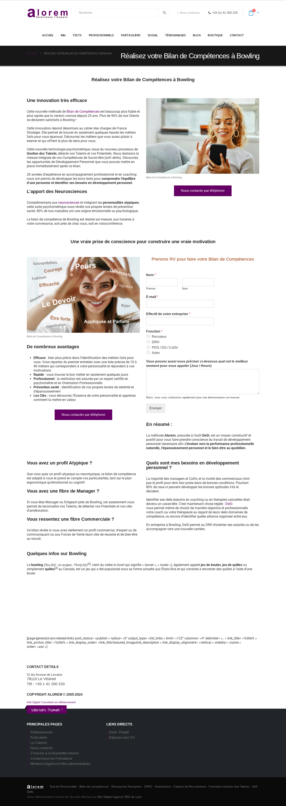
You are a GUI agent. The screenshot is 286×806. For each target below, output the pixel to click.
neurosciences (68, 203)
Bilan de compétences (94, 786)
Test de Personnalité (63, 786)
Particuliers (130, 35)
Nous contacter (190, 12)
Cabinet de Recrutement (190, 786)
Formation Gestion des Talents (229, 786)
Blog (197, 35)
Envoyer (155, 408)
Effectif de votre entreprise (168, 314)
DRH (155, 342)
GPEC (148, 786)
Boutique (215, 35)
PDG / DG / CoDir (165, 347)
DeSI (228, 504)
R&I (63, 35)
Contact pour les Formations (51, 758)
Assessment (163, 786)
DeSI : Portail (119, 732)
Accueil (48, 35)
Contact (237, 35)
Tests (77, 35)
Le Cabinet (38, 743)
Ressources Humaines (126, 786)
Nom (151, 275)
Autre (156, 353)
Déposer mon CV (122, 737)
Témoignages (175, 35)
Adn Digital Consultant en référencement (51, 702)
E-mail (152, 297)
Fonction (154, 331)
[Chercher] (164, 12)
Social (153, 35)
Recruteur (159, 336)
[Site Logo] (48, 12)
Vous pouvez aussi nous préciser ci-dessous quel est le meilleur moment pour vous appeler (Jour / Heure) (197, 364)
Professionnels (101, 35)
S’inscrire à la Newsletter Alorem (54, 753)
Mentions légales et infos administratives (60, 764)
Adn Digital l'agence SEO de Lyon (119, 796)
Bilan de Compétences (83, 111)
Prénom (151, 288)
